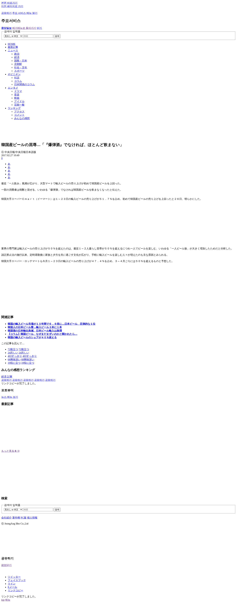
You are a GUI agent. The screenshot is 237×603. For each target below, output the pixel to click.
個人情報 (32, 517)
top (3, 599)
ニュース (13, 50)
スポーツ (19, 70)
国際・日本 (20, 60)
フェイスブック (17, 580)
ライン (11, 583)
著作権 (16, 517)
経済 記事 (6, 376)
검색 (57, 36)
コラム (18, 81)
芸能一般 (19, 104)
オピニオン (14, 74)
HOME (11, 44)
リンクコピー (15, 590)
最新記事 (13, 47)
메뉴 (7, 599)
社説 (16, 77)
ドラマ (18, 91)
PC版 (23, 517)
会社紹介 (6, 517)
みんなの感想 (22, 118)
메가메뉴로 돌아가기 (24, 28)
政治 (16, 53)
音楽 (16, 94)
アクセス (19, 111)
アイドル (19, 101)
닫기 (39, 28)
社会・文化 (20, 67)
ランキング (14, 108)
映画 (16, 98)
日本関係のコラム (24, 84)
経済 (16, 57)
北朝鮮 (18, 64)
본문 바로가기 (9, 2)
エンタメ (13, 87)
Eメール (12, 587)
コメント (19, 115)
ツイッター (14, 577)
